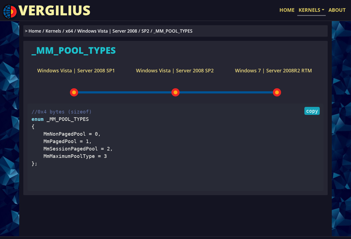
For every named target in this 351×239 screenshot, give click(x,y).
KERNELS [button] (309, 10)
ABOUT (337, 10)
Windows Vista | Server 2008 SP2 (175, 70)
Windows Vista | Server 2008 (107, 31)
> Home (33, 31)
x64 (69, 31)
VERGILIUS (54, 10)
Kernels (53, 31)
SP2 (145, 31)
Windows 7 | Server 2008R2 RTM (273, 70)
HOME (287, 10)
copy (312, 111)
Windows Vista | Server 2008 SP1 (76, 70)
